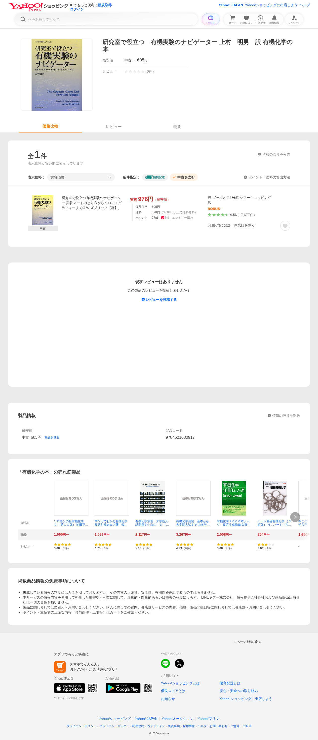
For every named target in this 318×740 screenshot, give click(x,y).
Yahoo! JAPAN (231, 5)
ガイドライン (156, 726)
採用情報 (189, 726)
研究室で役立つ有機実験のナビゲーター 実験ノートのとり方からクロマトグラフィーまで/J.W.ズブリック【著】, (92, 203)
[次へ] (295, 517)
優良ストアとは (173, 691)
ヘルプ (305, 5)
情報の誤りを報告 (286, 416)
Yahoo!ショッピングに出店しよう (271, 5)
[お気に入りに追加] (285, 226)
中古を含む (186, 177)
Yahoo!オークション (178, 719)
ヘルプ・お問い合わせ (213, 726)
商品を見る (51, 437)
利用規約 (138, 726)
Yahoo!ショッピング (115, 719)
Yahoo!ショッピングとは (180, 683)
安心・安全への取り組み (239, 691)
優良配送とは (230, 683)
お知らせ (168, 699)
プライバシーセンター (114, 726)
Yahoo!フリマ (208, 719)
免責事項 (174, 726)
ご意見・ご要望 (241, 726)
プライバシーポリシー (81, 726)
